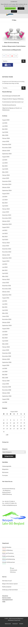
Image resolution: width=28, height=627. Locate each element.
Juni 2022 (5, 267)
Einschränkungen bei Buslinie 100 (11, 95)
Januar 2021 (5, 316)
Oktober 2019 (6, 359)
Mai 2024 (4, 203)
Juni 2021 (4, 304)
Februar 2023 (6, 242)
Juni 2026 (5, 126)
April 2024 (5, 206)
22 (21, 426)
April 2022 (5, 273)
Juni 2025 (5, 163)
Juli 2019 (4, 368)
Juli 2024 (4, 196)
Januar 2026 (5, 141)
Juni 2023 (5, 233)
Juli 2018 (4, 402)
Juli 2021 (4, 301)
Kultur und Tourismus (7, 553)
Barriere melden (6, 597)
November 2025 (6, 147)
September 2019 (6, 362)
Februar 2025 (6, 175)
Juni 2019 (4, 371)
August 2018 (5, 399)
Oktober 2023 (6, 221)
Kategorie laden (9, 456)
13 (14, 423)
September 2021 (6, 295)
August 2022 (5, 261)
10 (3, 423)
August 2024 (5, 193)
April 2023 (5, 239)
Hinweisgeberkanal (7, 599)
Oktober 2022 (6, 255)
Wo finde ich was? (7, 580)
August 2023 (5, 227)
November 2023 (6, 218)
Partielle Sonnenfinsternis (9, 105)
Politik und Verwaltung (8, 556)
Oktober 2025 (6, 150)
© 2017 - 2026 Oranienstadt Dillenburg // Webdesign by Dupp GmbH (14, 619)
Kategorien (5, 449)
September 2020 (7, 325)
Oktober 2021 (6, 291)
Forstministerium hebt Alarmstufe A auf (12, 102)
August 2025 (5, 156)
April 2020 (5, 341)
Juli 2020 (4, 331)
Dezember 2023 (6, 215)
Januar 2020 (5, 350)
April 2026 (5, 132)
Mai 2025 (4, 166)
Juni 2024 (5, 199)
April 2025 (5, 169)
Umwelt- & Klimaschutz (8, 562)
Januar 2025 (5, 178)
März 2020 (5, 344)
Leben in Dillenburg (7, 550)
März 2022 (5, 276)
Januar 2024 (5, 212)
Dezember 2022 (6, 249)
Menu (14, 20)
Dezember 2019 (6, 353)
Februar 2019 (5, 380)
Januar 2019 (5, 384)
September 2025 (6, 153)
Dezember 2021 (6, 285)
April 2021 (5, 310)
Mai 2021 (4, 307)
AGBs (3, 601)
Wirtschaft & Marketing (8, 559)
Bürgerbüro (5, 469)
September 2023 (6, 224)
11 (7, 423)
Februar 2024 (6, 209)
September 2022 (6, 258)
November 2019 (6, 356)
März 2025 (5, 172)
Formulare (5, 475)
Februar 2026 (6, 138)
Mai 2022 (4, 270)
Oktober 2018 (6, 393)
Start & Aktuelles (6, 547)
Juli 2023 (4, 230)
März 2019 (5, 377)
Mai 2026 (5, 129)
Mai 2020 (5, 338)
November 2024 (6, 184)
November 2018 (6, 390)
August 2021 (5, 298)
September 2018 (6, 396)
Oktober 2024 (6, 187)
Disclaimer (5, 595)
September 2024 (6, 190)
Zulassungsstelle (6, 466)
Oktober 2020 (6, 322)
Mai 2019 (4, 374)
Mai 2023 (4, 236)
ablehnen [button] (14, 11)
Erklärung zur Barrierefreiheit (10, 589)
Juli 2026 (4, 123)
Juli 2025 (4, 160)
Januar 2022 (5, 282)
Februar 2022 (6, 279)
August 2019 (5, 365)
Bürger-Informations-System (10, 583)
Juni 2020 (5, 334)
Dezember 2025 (6, 144)
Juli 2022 (4, 264)
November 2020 (6, 319)
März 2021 (5, 313)
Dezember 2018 (6, 387)
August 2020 (5, 328)
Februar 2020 (6, 347)
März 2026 (5, 135)
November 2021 (6, 288)
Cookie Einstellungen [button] (10, 8)
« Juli (7, 434)
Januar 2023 (5, 245)
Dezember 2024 (6, 181)
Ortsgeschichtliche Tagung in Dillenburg (12, 99)
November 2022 (6, 252)
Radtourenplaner (6, 586)
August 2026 (5, 120)
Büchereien (5, 472)
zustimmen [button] (21, 8)
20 (14, 426)
